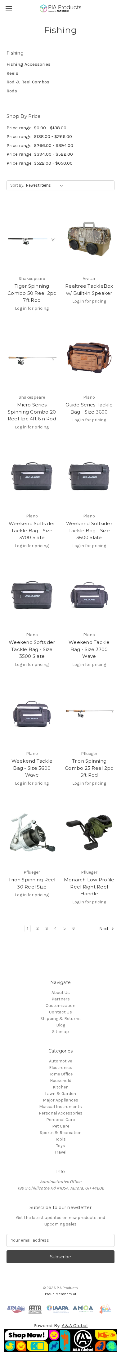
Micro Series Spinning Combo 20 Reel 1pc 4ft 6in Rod (32, 412)
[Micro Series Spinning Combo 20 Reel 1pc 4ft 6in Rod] (31, 358)
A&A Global (75, 1325)
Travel (60, 1152)
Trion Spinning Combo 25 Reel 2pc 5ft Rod (89, 768)
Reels (12, 73)
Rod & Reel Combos (28, 82)
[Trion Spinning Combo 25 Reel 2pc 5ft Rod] (89, 714)
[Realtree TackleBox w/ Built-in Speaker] (89, 238)
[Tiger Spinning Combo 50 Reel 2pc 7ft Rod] (31, 238)
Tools (60, 1139)
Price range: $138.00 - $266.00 (39, 136)
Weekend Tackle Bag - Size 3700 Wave (89, 649)
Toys (60, 1145)
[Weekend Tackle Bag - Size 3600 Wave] (31, 714)
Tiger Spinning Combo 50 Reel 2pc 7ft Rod (31, 293)
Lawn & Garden (60, 1093)
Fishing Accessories (29, 64)
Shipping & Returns (60, 1018)
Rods (12, 91)
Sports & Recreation (61, 1132)
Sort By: (17, 185)
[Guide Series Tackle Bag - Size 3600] (89, 358)
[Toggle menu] (8, 8)
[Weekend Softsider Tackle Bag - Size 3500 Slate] (31, 595)
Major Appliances (60, 1100)
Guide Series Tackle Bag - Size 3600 (89, 408)
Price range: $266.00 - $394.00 (40, 145)
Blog (60, 1025)
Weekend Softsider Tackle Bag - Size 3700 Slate (32, 530)
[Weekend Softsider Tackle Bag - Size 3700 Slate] (31, 476)
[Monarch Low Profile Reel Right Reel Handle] (89, 832)
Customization (60, 1005)
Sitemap (60, 1031)
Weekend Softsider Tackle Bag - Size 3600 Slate (89, 530)
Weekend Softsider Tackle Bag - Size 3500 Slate (32, 649)
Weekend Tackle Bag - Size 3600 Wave (32, 768)
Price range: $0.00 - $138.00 (36, 128)
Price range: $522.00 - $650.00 (40, 163)
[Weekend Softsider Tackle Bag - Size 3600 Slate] (89, 476)
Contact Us (60, 1012)
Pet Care (60, 1126)
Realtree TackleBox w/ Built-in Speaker (89, 289)
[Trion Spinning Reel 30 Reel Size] (31, 832)
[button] (60, 1340)
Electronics (60, 1067)
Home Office (60, 1074)
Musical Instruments (60, 1106)
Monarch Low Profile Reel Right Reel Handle (89, 887)
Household (60, 1080)
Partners (61, 999)
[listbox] (45, 185)
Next (104, 928)
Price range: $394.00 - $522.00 (40, 154)
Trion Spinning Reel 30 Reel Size (32, 883)
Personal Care (60, 1119)
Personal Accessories (61, 1113)
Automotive (60, 1061)
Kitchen (61, 1087)
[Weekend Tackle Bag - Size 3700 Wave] (89, 595)
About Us (61, 992)
